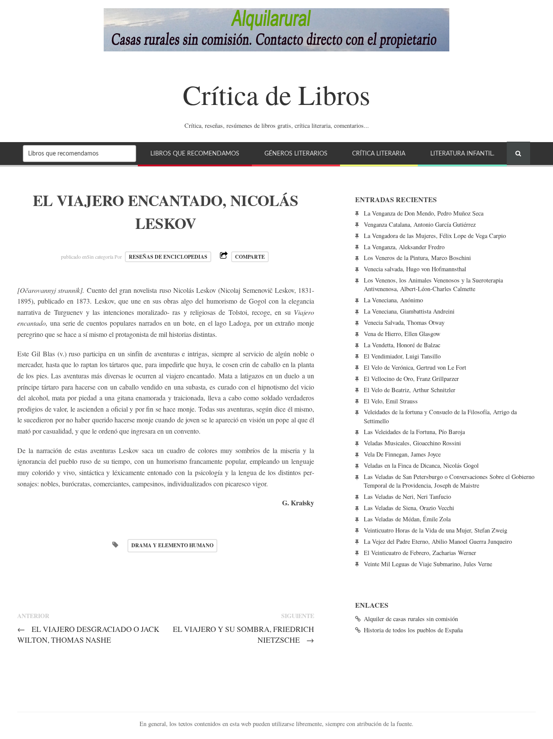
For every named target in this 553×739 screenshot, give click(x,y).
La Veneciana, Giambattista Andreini (409, 311)
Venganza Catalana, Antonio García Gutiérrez (420, 224)
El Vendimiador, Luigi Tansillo (402, 356)
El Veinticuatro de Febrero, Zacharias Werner (420, 553)
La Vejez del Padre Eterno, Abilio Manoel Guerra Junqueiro (438, 541)
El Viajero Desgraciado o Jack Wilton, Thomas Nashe (88, 634)
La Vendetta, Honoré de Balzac (402, 345)
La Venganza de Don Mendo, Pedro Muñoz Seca (423, 213)
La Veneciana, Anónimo (393, 300)
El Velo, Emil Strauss (391, 401)
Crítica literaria (378, 153)
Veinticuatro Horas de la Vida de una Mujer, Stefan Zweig (435, 530)
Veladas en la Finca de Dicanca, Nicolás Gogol (421, 465)
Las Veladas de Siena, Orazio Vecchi (409, 508)
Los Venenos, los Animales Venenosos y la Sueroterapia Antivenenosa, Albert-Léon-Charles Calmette (433, 284)
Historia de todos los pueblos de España (413, 630)
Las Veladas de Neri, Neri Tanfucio (407, 496)
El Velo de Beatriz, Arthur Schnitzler (409, 390)
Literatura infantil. (462, 153)
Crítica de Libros (276, 94)
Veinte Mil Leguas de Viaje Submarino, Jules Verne (428, 564)
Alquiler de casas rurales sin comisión (411, 619)
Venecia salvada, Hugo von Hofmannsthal (415, 269)
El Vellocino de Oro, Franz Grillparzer (411, 378)
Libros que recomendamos (194, 153)
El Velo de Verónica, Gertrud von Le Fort (415, 367)
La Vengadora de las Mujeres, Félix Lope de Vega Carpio (435, 236)
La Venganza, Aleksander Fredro (404, 247)
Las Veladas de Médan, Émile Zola (407, 519)
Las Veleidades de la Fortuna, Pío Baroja (414, 432)
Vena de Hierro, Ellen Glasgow (402, 334)
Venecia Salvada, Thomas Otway (404, 322)
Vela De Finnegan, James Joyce (402, 454)
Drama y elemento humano (172, 545)
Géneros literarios (295, 153)
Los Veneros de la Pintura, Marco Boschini (417, 258)
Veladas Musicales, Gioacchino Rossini (412, 443)
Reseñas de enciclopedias (168, 256)
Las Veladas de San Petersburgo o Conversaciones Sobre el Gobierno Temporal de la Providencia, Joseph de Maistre (449, 481)
